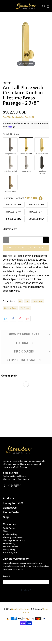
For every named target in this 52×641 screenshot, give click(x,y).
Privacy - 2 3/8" (13, 212)
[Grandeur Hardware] (26, 6)
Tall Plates (25, 308)
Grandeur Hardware (20, 609)
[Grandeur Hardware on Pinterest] (12, 486)
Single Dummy (13, 219)
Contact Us (10, 507)
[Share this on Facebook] (13, 318)
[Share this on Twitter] (5, 318)
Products (8, 498)
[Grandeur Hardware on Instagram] (16, 486)
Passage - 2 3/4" (37, 204)
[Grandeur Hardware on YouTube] (8, 486)
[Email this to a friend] (28, 318)
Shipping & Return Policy (14, 540)
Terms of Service (10, 546)
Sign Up (26, 590)
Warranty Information (13, 537)
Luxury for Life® (13, 503)
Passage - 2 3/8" (14, 204)
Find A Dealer (11, 512)
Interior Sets (38, 301)
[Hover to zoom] (26, 43)
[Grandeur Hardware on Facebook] (4, 486)
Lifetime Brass (10, 308)
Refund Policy (9, 543)
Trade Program (10, 552)
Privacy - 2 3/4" (36, 212)
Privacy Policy (9, 549)
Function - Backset (20, 198)
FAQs (5, 531)
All (20, 301)
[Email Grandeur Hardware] (19, 486)
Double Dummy (36, 219)
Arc (26, 301)
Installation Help (10, 534)
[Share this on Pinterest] (20, 318)
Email (6, 576)
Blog (6, 517)
